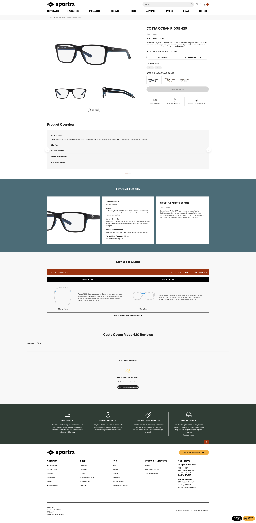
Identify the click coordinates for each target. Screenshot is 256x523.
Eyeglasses (56, 17)
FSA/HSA (83, 485)
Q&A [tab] (39, 343)
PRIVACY (50, 512)
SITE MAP (50, 507)
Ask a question (152, 34)
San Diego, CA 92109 (184, 485)
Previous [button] (47, 149)
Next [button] (208, 149)
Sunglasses (84, 465)
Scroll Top (206, 442)
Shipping (115, 469)
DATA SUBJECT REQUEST (56, 514)
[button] (94, 52)
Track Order (116, 477)
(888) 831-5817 (183, 468)
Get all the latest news (192, 452)
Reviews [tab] (30, 343)
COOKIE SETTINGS (54, 509)
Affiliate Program (52, 485)
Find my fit (251, 518)
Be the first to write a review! (128, 387)
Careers (49, 481)
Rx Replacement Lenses (87, 477)
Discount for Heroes (152, 469)
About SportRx (52, 465)
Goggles (83, 473)
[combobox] (168, 4)
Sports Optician (52, 469)
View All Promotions (151, 473)
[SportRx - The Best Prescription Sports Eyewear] (61, 4)
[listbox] (177, 67)
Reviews (50, 473)
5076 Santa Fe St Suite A (186, 482)
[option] (150, 67)
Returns (115, 473)
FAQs (114, 465)
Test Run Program (118, 481)
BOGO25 (148, 465)
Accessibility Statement (120, 485)
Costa (63, 17)
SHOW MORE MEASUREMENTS (127, 315)
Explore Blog (51, 477)
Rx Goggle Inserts (85, 481)
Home (49, 17)
